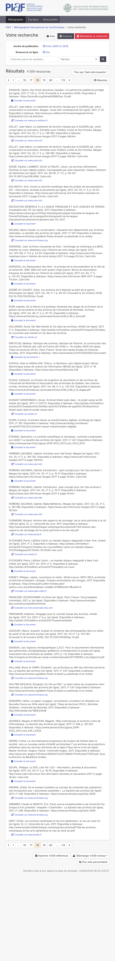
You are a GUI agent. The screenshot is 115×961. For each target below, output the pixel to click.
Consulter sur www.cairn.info (28, 140)
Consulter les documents (26, 357)
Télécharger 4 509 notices (90, 855)
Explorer (67, 36)
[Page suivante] (69, 80)
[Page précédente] (8, 80)
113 (63, 80)
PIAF (8, 27)
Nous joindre (50, 19)
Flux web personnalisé (94, 861)
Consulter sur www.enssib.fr (28, 534)
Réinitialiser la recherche (93, 36)
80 (50, 80)
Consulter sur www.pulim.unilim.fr (30, 591)
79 (44, 80)
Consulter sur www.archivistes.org (31, 240)
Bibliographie (15, 19)
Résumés (101, 80)
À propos (33, 19)
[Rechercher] (103, 59)
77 (31, 80)
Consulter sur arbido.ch (25, 337)
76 (24, 80)
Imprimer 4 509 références (52, 855)
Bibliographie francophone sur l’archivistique (39, 27)
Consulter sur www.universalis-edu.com (33, 607)
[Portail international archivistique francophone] (24, 8)
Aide (52, 36)
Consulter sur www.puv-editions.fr (31, 120)
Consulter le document (25, 100)
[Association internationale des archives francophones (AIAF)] (85, 8)
